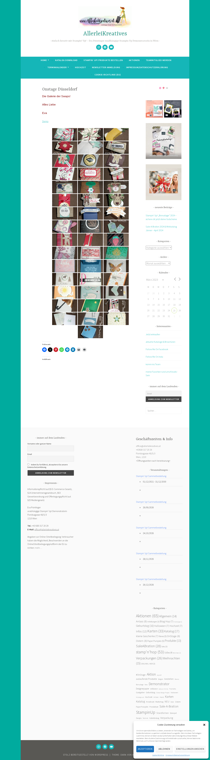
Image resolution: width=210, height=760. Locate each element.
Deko (146, 685)
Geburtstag (145, 625)
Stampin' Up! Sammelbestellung (151, 476)
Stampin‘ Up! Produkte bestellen (103, 60)
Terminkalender (57, 67)
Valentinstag (154, 718)
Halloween (161, 625)
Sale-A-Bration (168, 706)
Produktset (153, 707)
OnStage (173, 636)
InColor (156, 697)
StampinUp (145, 712)
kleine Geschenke (147, 636)
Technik (145, 718)
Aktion (151, 674)
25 (174, 310)
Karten (155, 631)
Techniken (177, 653)
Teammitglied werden (158, 60)
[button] (204, 724)
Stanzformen (162, 712)
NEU (167, 701)
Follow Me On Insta (154, 356)
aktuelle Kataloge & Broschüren (160, 341)
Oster (172, 702)
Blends (177, 679)
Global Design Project (163, 693)
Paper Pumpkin (155, 640)
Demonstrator (159, 684)
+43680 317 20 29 (144, 449)
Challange (178, 622)
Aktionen (134, 60)
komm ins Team (153, 364)
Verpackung (166, 717)
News (163, 636)
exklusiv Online (163, 689)
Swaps (138, 718)
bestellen (169, 678)
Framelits (172, 689)
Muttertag (159, 701)
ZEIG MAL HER (148, 663)
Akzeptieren (145, 749)
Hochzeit (80, 67)
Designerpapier (142, 688)
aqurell (159, 675)
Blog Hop (166, 621)
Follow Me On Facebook (157, 349)
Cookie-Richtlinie (158, 755)
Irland (162, 697)
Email (29, 454)
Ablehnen (164, 749)
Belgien (160, 679)
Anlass (141, 621)
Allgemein (168, 616)
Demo (45, 121)
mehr (37, 547)
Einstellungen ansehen (190, 749)
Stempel (173, 713)
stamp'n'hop (150, 652)
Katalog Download (66, 60)
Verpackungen (149, 658)
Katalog (171, 631)
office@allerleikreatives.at (46, 529)
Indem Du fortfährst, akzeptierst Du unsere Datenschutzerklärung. (47, 465)
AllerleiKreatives (105, 33)
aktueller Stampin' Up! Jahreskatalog (163, 155)
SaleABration (148, 646)
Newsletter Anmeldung (106, 67)
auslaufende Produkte (146, 678)
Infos (141, 631)
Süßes (168, 652)
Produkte (173, 641)
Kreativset (150, 701)
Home (44, 60)
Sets (164, 646)
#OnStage (141, 674)
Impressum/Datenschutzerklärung (178, 755)
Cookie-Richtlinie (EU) (108, 74)
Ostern (141, 640)
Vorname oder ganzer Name (39, 443)
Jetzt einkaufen (153, 334)
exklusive (154, 689)
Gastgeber (140, 692)
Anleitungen (153, 621)
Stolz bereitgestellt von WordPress (85, 754)
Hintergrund (140, 697)
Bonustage (139, 684)
